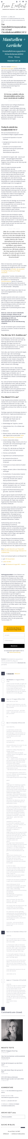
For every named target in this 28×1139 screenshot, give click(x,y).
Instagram (22, 1)
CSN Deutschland (9, 559)
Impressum (6, 1133)
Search (25, 1)
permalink (4, 664)
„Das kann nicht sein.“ (12, 1100)
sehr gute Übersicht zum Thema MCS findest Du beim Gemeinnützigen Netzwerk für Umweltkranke (13, 550)
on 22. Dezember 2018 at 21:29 (18, 931)
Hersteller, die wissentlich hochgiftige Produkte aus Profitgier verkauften (12, 270)
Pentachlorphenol (6, 281)
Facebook (19, 1)
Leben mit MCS (7, 561)
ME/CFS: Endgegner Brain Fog (9, 1051)
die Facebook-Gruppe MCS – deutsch (16, 564)
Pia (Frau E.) (4, 16)
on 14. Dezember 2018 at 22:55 (16, 723)
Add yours (17, 673)
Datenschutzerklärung (14, 652)
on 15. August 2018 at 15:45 (17, 699)
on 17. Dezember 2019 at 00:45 (18, 980)
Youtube (16, 1)
